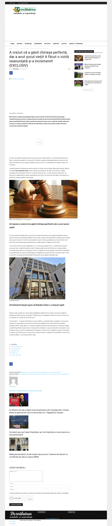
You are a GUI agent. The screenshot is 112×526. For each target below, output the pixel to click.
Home (12, 43)
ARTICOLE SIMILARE (17, 391)
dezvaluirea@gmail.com (52, 518)
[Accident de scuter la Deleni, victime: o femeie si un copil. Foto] (78, 75)
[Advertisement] (56, 28)
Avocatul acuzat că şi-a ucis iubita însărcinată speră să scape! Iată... (93, 57)
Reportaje (28, 43)
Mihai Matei (16, 69)
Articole (13, 523)
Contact (13, 521)
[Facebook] (101, 3)
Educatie (47, 43)
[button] (101, 44)
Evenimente (38, 43)
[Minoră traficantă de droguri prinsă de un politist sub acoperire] (78, 66)
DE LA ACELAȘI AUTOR (33, 391)
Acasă (10, 48)
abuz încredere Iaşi (16, 346)
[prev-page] (10, 461)
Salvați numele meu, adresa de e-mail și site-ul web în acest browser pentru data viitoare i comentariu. (39, 493)
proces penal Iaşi (16, 355)
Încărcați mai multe (88, 90)
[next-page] (13, 461)
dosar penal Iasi (15, 348)
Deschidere (12, 405)
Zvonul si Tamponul (76, 43)
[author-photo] (13, 384)
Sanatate (56, 43)
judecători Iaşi (15, 350)
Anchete (19, 43)
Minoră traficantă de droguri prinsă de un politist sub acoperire (93, 66)
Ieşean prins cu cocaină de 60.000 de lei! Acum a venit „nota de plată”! (40, 372)
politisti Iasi (14, 353)
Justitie (64, 43)
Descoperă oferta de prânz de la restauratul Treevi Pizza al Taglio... (93, 82)
